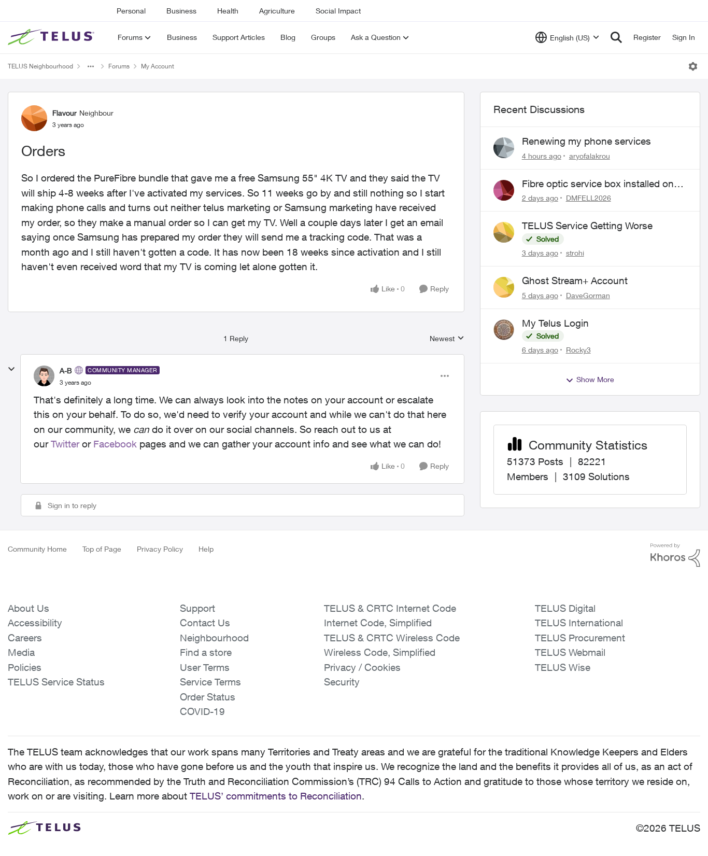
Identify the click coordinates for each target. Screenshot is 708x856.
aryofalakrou (589, 155)
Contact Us (205, 622)
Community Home (37, 548)
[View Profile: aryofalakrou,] (503, 147)
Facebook (115, 444)
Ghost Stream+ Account (575, 280)
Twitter (65, 444)
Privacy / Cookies (362, 667)
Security (342, 681)
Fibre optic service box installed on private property (598, 184)
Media (21, 652)
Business (181, 10)
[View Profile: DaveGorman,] (503, 287)
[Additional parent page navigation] (90, 66)
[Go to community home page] (52, 37)
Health (227, 10)
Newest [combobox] (447, 339)
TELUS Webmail (570, 652)
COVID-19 (202, 711)
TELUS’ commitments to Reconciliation (276, 796)
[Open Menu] (693, 66)
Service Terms (210, 681)
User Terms (205, 667)
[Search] (616, 37)
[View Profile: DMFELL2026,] (503, 190)
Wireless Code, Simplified (379, 652)
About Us (28, 608)
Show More (595, 379)
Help (206, 548)
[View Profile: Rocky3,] (503, 329)
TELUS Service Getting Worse (587, 225)
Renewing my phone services (586, 141)
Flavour (64, 112)
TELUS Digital (565, 608)
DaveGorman (588, 295)
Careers (25, 637)
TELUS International (579, 622)
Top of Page (101, 548)
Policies (24, 667)
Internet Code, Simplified (378, 622)
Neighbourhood (214, 637)
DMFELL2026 (588, 197)
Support (197, 608)
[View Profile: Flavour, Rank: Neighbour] (34, 118)
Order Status (207, 697)
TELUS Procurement (580, 637)
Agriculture (277, 10)
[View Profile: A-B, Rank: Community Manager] (44, 376)
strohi (575, 252)
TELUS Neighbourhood (40, 66)
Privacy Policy (160, 548)
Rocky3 (578, 349)
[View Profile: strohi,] (503, 232)
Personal (131, 10)
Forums (119, 66)
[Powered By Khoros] (675, 555)
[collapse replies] (11, 369)
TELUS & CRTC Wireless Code (392, 637)
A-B (66, 370)
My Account (157, 66)
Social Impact (338, 10)
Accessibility (35, 622)
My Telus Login (555, 323)
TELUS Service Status (56, 681)
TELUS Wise (562, 667)
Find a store (206, 652)
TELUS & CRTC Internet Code (390, 608)
